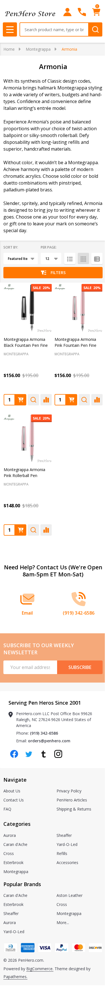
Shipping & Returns (74, 809)
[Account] (67, 12)
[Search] (95, 29)
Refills (62, 853)
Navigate (15, 779)
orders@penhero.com (49, 740)
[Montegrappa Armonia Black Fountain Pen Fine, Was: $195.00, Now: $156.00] (28, 308)
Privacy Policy (69, 791)
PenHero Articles (72, 800)
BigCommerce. (39, 968)
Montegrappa (15, 871)
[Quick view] (33, 399)
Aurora (9, 835)
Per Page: (49, 247)
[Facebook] (14, 754)
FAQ (7, 809)
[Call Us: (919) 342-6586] (81, 12)
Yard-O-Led (67, 844)
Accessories (67, 862)
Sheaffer (64, 835)
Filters (58, 272)
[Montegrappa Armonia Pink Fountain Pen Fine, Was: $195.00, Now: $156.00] (79, 308)
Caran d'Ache (15, 844)
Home (9, 49)
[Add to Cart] (20, 399)
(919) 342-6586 (44, 733)
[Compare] (46, 399)
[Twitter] (28, 754)
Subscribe (79, 667)
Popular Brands (22, 884)
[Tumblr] (43, 754)
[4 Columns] (83, 258)
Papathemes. (15, 976)
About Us (11, 791)
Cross (8, 853)
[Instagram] (58, 754)
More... (63, 922)
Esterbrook (13, 862)
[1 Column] (69, 258)
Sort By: (10, 247)
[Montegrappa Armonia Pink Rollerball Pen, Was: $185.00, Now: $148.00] (28, 438)
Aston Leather (70, 895)
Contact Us (13, 800)
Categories (17, 823)
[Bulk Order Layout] (97, 258)
